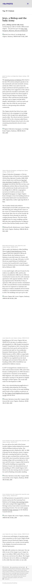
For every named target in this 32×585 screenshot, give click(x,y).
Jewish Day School (25, 571)
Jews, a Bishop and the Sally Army (14, 19)
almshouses (5, 568)
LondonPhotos (15, 567)
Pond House (6, 340)
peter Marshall (20, 574)
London (26, 573)
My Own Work (22, 567)
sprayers (15, 577)
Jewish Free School (6, 573)
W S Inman (20, 577)
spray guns (10, 577)
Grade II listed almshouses (14, 251)
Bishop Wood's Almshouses (14, 568)
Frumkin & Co (12, 571)
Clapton (23, 568)
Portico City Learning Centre (20, 502)
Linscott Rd (21, 573)
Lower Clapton (13, 574)
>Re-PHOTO (7, 3)
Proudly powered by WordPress (9, 583)
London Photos (5, 574)
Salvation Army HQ (17, 576)
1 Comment (6, 579)
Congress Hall (16, 570)
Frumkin (7, 571)
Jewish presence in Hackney (13, 80)
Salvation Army (9, 576)
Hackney (18, 571)
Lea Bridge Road (15, 573)
